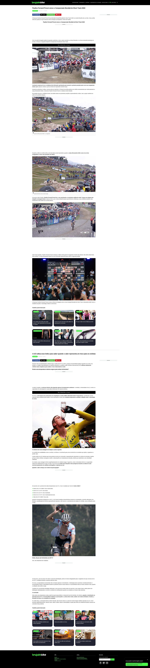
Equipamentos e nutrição (95, 2)
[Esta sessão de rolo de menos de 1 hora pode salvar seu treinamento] (42, 638)
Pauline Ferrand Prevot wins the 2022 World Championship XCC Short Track (134, 664)
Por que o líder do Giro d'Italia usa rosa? (84, 321)
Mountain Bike (35, 10)
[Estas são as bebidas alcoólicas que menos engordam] (42, 619)
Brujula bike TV (105, 2)
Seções (55, 657)
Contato (55, 659)
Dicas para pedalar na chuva (61, 621)
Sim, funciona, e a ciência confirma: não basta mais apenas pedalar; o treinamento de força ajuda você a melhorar (64, 342)
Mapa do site (56, 658)
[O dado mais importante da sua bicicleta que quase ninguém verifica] (85, 338)
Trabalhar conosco (57, 660)
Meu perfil (114, 2)
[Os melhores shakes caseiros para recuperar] (85, 638)
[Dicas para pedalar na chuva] (64, 619)
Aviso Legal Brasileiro (80, 657)
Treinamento (82, 2)
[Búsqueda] (117, 2)
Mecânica (87, 2)
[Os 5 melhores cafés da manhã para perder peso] (64, 638)
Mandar (112, 659)
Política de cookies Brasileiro (82, 658)
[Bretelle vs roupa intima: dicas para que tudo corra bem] (42, 338)
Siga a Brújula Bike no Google (64, 45)
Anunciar (63, 24)
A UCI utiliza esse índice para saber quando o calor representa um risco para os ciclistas (41, 323)
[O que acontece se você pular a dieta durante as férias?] (85, 619)
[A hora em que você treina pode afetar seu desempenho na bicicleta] (64, 319)
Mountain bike (75, 2)
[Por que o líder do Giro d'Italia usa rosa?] (85, 319)
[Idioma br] (110, 2)
